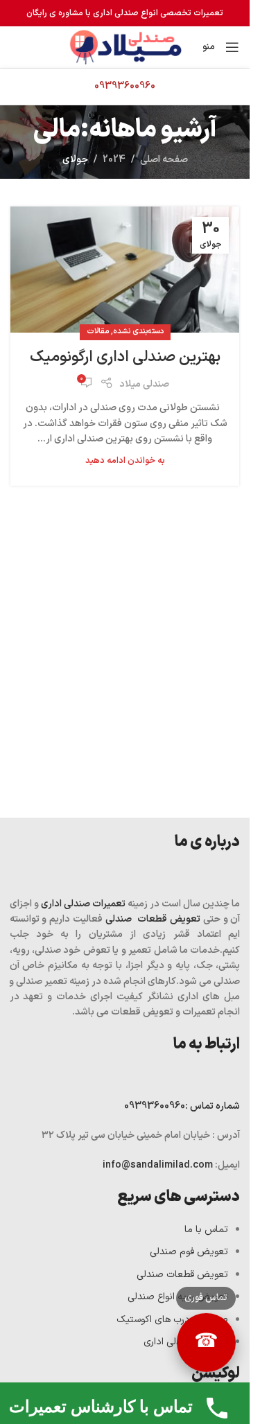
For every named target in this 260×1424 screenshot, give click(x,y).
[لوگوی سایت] (124, 46)
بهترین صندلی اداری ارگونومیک (125, 357)
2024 (114, 159)
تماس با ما (206, 1229)
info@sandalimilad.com (159, 1165)
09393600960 (182, 1106)
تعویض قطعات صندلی (152, 919)
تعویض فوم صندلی (189, 1252)
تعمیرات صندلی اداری (83, 904)
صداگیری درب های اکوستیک (172, 1319)
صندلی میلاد (144, 384)
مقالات (98, 331)
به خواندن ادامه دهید (125, 460)
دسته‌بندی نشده (138, 331)
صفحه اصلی (164, 159)
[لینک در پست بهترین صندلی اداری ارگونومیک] (124, 269)
